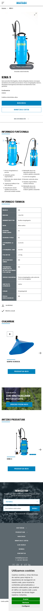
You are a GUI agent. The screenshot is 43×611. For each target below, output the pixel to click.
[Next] (40, 353)
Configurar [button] (26, 606)
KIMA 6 (9, 459)
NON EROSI (21, 536)
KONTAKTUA (21, 553)
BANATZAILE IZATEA (21, 540)
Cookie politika (5, 601)
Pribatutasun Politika (32, 514)
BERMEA (21, 549)
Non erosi (21, 103)
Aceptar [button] (26, 599)
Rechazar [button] (25, 602)
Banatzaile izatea (21, 110)
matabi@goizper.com (21, 558)
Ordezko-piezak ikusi (19, 404)
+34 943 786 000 (22, 560)
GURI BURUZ (21, 545)
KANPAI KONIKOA (13, 362)
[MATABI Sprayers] (21, 3)
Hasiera (4, 8)
